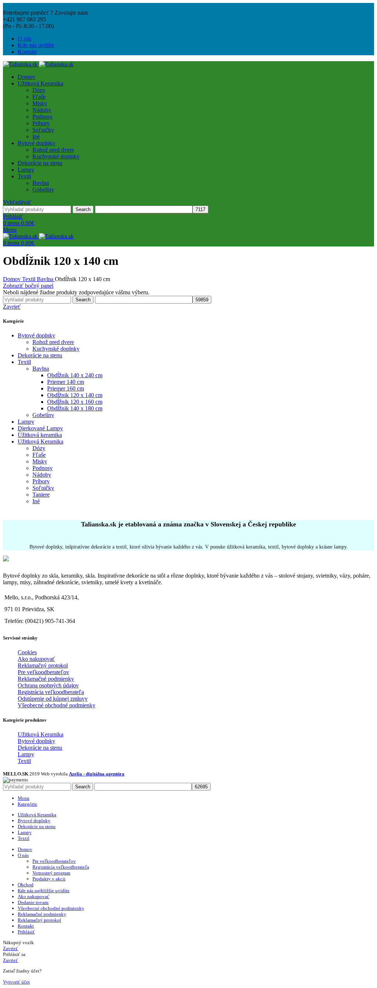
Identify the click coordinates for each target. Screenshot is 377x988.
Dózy (38, 90)
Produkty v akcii (49, 879)
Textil (29, 279)
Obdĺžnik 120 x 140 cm (74, 395)
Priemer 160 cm (65, 388)
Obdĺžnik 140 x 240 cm (74, 375)
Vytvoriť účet (16, 982)
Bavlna (40, 183)
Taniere (41, 494)
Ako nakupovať (36, 659)
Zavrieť (12, 307)
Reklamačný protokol (43, 665)
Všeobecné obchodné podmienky (56, 705)
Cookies (27, 652)
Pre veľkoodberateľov (43, 672)
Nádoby (41, 110)
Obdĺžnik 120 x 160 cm (74, 402)
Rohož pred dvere (53, 150)
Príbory (41, 123)
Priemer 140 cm (65, 382)
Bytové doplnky (36, 335)
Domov (12, 279)
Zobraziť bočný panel (28, 286)
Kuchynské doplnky (56, 156)
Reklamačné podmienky (46, 679)
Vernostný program (51, 873)
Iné (36, 136)
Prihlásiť (26, 932)
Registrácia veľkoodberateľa (51, 692)
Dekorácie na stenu (40, 355)
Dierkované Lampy (40, 428)
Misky (39, 103)
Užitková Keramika (40, 441)
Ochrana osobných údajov (48, 685)
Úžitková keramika (40, 435)
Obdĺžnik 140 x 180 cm (74, 408)
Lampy (26, 421)
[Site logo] (21, 64)
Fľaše (39, 97)
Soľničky (43, 130)
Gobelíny (43, 189)
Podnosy (42, 116)
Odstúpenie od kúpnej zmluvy (53, 699)
